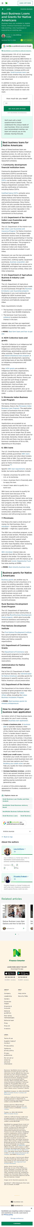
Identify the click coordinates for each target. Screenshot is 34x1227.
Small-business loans (18, 72)
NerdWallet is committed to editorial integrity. (17, 50)
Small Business (26, 815)
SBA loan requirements (16, 469)
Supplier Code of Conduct (10, 1042)
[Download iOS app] (10, 973)
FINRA (20, 1145)
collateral (6, 317)
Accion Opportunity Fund (21, 561)
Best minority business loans (19, 567)
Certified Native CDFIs (10, 193)
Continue (17, 1223)
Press (6, 1023)
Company (7, 993)
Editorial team (9, 1020)
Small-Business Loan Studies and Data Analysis (16, 800)
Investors (7, 1028)
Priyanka (20, 876)
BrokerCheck (21, 1154)
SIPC (24, 1145)
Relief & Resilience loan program (17, 356)
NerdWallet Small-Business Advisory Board (15, 806)
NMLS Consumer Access (11, 1092)
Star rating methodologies (9, 1016)
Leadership (8, 996)
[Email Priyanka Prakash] (15, 879)
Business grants (7, 580)
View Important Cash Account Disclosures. (15, 1162)
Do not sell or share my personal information (8, 1061)
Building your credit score (13, 763)
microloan (5, 526)
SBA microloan (7, 552)
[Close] (31, 1208)
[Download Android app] (23, 973)
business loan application (18, 721)
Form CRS (7, 1150)
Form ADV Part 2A (16, 1150)
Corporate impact (7, 1002)
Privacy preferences (8, 1054)
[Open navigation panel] (2, 3)
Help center (22, 993)
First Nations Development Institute (18, 632)
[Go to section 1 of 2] (15, 934)
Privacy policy (9, 1046)
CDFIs (4, 180)
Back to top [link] (8, 837)
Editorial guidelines (7, 1012)
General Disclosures (20, 1153)
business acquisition (17, 262)
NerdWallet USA (18, 1202)
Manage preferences (17, 1218)
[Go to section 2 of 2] (18, 934)
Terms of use (8, 1038)
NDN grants (10, 368)
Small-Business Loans (10, 815)
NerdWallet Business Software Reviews (16, 811)
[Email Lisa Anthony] (15, 852)
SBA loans (26, 454)
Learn (9, 9)
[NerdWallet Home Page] (7, 3)
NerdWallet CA (18, 1205)
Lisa (19, 849)
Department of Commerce (14, 652)
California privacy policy (9, 1049)
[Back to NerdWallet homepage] (3, 9)
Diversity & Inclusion (8, 1007)
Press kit (7, 1026)
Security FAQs (23, 996)
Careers (6, 999)
